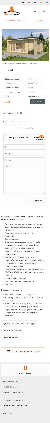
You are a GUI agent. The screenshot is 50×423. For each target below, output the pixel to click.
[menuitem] (33, 10)
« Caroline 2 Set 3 (14, 20)
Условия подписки (11, 381)
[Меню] (43, 10)
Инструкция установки (12, 330)
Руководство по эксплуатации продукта (19, 323)
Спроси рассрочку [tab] (24, 122)
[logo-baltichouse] (13, 10)
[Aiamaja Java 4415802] (25, 45)
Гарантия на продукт (12, 337)
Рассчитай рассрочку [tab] (25, 128)
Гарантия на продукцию (14, 400)
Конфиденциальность (13, 392)
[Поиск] (33, 10)
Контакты (7, 413)
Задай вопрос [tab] (8, 122)
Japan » (40, 20)
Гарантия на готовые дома (15, 405)
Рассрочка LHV (9, 387)
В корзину (37, 101)
